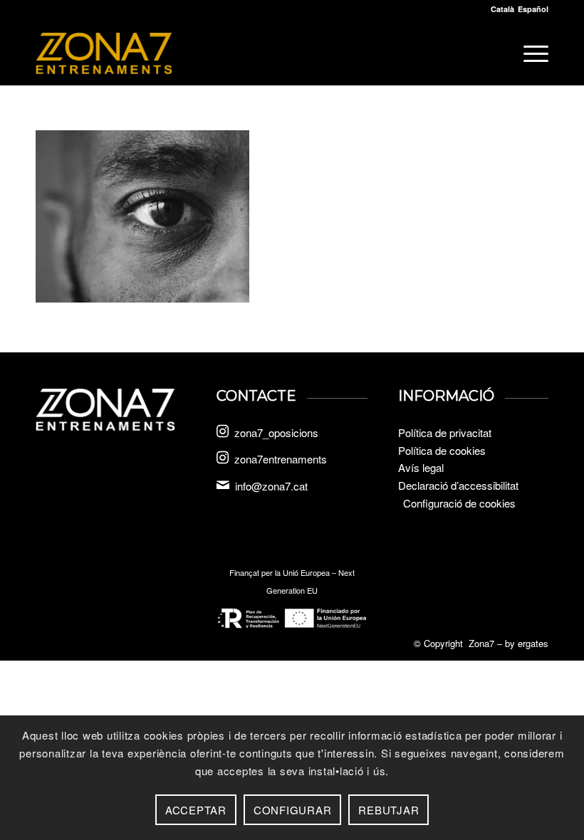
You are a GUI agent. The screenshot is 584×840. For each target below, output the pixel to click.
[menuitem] (528, 53)
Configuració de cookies (459, 502)
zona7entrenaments (280, 458)
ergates (533, 643)
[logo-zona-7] (104, 53)
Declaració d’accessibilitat (458, 485)
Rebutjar (388, 809)
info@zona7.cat (271, 485)
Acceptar (195, 809)
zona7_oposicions (276, 432)
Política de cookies (442, 450)
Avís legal (421, 467)
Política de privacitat (444, 432)
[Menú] (528, 53)
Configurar (293, 809)
